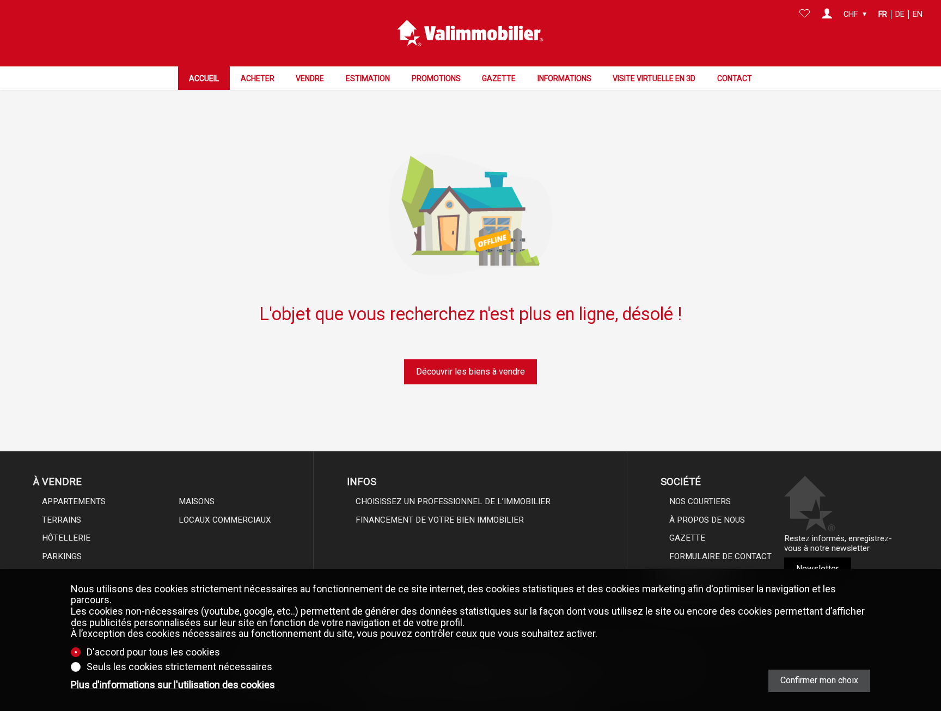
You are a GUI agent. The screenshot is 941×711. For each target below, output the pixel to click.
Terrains (61, 520)
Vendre (310, 78)
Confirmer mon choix (819, 680)
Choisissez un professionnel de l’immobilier (453, 501)
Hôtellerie (66, 538)
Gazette (499, 78)
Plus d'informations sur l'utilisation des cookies (173, 684)
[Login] (827, 14)
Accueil (204, 78)
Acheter (257, 78)
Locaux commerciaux (225, 520)
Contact (734, 78)
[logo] (470, 33)
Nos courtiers (700, 501)
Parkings (62, 556)
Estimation (368, 78)
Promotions (436, 78)
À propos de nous (707, 520)
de (900, 14)
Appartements (74, 501)
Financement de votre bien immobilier (440, 520)
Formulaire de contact (720, 556)
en (917, 14)
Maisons (197, 501)
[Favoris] (804, 14)
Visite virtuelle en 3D (654, 78)
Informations (564, 78)
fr (882, 14)
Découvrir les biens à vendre (470, 371)
